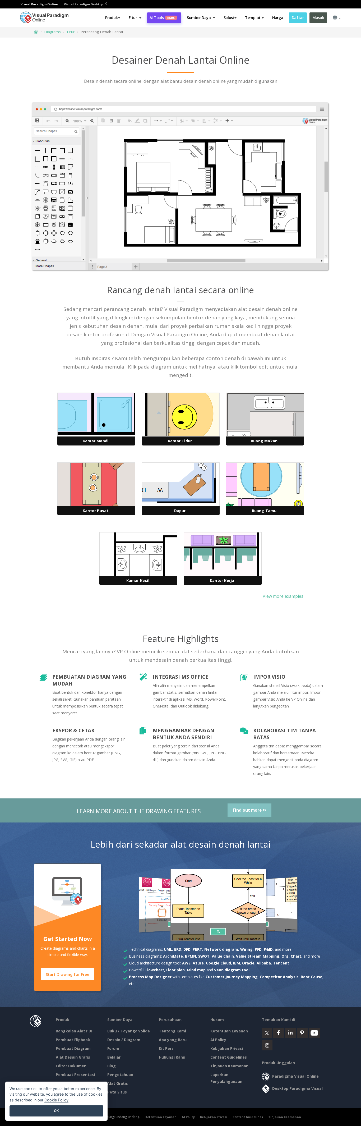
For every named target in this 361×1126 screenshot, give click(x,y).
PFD (258, 949)
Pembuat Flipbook (73, 1039)
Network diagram (221, 949)
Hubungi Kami (172, 1057)
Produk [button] (111, 17)
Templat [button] (253, 17)
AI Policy (218, 1039)
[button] (135, 17)
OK (56, 1111)
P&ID (268, 949)
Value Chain (223, 956)
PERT (197, 949)
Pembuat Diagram (73, 1048)
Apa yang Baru (173, 1039)
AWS (186, 963)
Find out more (248, 810)
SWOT (204, 956)
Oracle (248, 963)
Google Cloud (218, 963)
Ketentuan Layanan (229, 1030)
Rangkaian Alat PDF (74, 1030)
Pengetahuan (120, 1074)
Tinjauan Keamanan (229, 1065)
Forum (113, 1048)
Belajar (114, 1057)
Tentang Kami (172, 1030)
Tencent (281, 963)
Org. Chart (291, 956)
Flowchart (154, 969)
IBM (236, 963)
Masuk (318, 17)
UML (168, 949)
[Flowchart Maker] (218, 931)
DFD (187, 949)
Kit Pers (166, 1048)
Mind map (196, 969)
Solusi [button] (229, 17)
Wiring (246, 949)
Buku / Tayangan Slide (128, 1030)
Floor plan (175, 969)
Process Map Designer (150, 976)
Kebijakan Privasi (226, 1048)
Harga (277, 17)
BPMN (190, 956)
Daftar (298, 17)
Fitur (71, 31)
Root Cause (311, 976)
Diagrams (52, 31)
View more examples (283, 596)
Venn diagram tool (231, 969)
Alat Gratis (117, 1083)
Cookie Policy (56, 1100)
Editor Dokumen (71, 1065)
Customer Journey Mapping (232, 976)
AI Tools (162, 17)
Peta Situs (117, 1092)
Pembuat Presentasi (75, 1074)
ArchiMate (173, 956)
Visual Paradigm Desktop (84, 4)
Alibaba (264, 963)
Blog (111, 1065)
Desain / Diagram (123, 1039)
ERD (177, 949)
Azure (198, 963)
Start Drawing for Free (67, 974)
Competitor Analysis (279, 976)
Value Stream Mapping (257, 956)
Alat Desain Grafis (73, 1057)
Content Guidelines (228, 1057)
